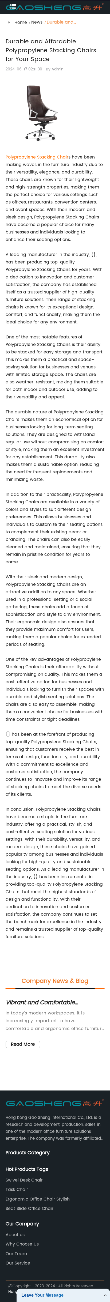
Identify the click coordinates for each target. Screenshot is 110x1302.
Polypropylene (21, 157)
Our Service (18, 1263)
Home (20, 22)
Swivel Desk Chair (24, 1180)
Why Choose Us (22, 1244)
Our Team (16, 1253)
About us (15, 1234)
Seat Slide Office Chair (29, 1208)
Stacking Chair (52, 157)
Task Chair (17, 1189)
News (36, 22)
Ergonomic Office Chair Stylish (38, 1199)
